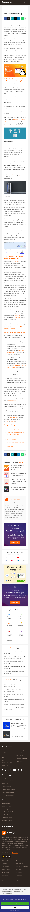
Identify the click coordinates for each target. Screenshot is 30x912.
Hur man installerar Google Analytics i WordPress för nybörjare (17, 467)
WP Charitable (19, 878)
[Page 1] (10, 713)
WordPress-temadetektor (8, 781)
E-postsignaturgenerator (8, 792)
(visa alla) (22, 719)
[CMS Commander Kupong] (6, 734)
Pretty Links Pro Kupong (17, 723)
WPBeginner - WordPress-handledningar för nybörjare (7, 2)
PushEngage (19, 875)
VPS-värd (9, 437)
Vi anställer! (15, 853)
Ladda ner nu (15, 542)
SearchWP (18, 869)
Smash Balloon (5, 875)
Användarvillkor (20, 753)
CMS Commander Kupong (17, 733)
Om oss (4, 750)
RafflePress (18, 872)
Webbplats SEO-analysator (8, 789)
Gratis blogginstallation (7, 820)
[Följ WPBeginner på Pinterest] (12, 560)
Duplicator (18, 860)
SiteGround (17, 315)
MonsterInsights (6, 869)
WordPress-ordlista (6, 806)
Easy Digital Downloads (22, 866)
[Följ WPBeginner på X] (12, 557)
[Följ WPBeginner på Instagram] (24, 557)
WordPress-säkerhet (7, 817)
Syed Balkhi (5, 841)
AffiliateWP (18, 881)
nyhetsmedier (22, 175)
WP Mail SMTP (5, 872)
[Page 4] (20, 713)
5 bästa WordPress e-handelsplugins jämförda (14, 704)
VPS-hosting (15, 261)
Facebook (13, 421)
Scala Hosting (16, 317)
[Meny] (28, 2)
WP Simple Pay (19, 863)
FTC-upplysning (20, 756)
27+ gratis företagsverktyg (8, 795)
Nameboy (4, 881)
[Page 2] (13, 713)
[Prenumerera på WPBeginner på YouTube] (18, 557)
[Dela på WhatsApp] (22, 18)
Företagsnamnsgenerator (8, 778)
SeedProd (4, 878)
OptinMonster (5, 860)
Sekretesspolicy (20, 750)
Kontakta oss (5, 765)
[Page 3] (16, 713)
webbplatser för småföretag (19, 119)
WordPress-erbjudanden (8, 812)
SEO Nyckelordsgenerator (8, 784)
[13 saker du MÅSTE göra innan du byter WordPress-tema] (6, 475)
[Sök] (24, 2)
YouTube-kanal (13, 417)
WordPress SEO (6, 814)
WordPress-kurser (6, 803)
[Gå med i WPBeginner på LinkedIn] (18, 560)
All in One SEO (5, 866)
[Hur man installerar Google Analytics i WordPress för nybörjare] (6, 468)
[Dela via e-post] (25, 18)
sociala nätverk (11, 175)
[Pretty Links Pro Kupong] (6, 725)
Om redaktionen (15, 499)
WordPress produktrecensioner (9, 809)
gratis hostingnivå (12, 400)
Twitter (6, 421)
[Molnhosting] (15, 18)
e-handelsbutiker (18, 173)
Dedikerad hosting (8, 145)
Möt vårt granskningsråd (8, 758)
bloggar (5, 121)
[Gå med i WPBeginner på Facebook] (6, 557)
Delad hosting (10, 446)
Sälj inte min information (22, 758)
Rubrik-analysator (6, 786)
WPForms (4, 863)
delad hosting (20, 108)
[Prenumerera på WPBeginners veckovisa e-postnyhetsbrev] (24, 560)
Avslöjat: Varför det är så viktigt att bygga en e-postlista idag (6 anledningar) (18, 481)
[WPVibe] (15, 574)
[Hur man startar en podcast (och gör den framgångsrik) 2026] (6, 489)
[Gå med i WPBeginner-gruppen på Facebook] (6, 560)
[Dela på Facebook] (5, 18)
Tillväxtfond (19, 761)
